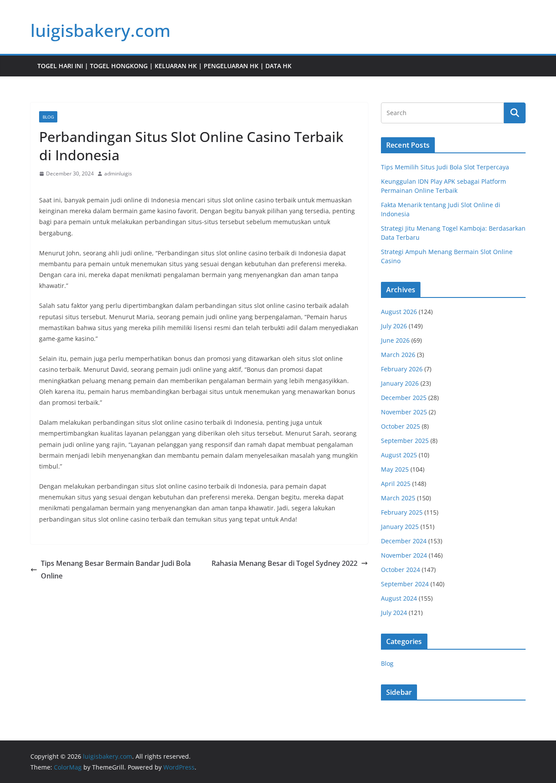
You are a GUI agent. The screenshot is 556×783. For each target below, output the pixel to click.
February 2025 (402, 512)
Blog (48, 117)
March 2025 (398, 498)
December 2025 (404, 397)
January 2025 (400, 526)
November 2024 (404, 555)
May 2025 (395, 469)
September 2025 (405, 440)
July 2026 (394, 326)
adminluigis (118, 173)
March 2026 (398, 354)
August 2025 (399, 455)
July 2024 (394, 612)
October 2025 (400, 426)
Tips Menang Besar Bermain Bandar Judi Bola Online (116, 569)
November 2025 (404, 412)
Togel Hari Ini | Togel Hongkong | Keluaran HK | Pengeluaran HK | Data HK (164, 66)
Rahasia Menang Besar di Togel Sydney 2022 (284, 563)
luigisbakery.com (100, 30)
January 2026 (400, 383)
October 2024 (400, 569)
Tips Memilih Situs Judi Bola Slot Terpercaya (445, 167)
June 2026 (395, 340)
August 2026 (399, 311)
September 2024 (405, 584)
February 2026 (402, 369)
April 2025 (395, 483)
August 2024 (399, 598)
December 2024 (404, 541)
